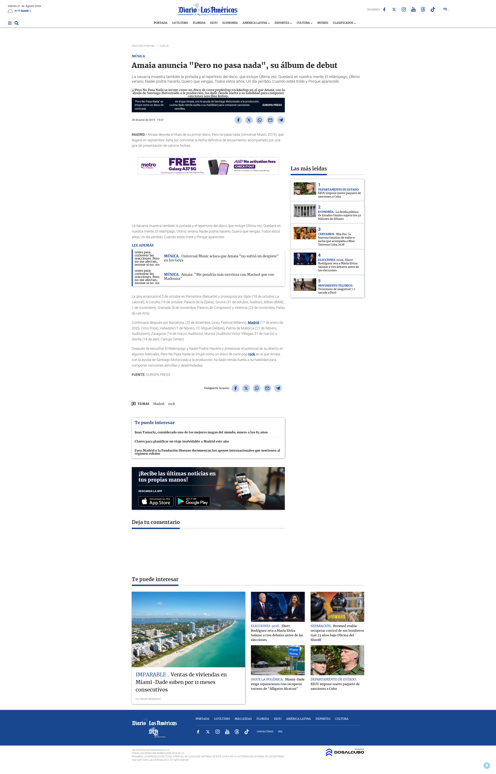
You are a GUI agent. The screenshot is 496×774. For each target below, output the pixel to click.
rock (172, 105)
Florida (199, 23)
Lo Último (180, 23)
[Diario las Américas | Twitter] (394, 9)
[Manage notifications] (487, 765)
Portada (160, 23)
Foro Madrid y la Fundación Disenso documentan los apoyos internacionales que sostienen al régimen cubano (207, 452)
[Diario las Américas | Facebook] (384, 9)
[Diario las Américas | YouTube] (413, 9)
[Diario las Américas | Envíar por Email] (270, 120)
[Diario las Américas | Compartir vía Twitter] (249, 120)
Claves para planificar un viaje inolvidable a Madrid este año (182, 441)
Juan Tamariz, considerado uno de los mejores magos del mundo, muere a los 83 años (201, 432)
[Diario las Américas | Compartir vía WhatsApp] (260, 120)
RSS (280, 731)
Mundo (322, 23)
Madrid (253, 322)
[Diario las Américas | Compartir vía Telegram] (281, 120)
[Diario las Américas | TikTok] (432, 9)
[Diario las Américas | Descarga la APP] (157, 501)
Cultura (303, 23)
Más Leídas (243, 719)
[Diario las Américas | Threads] (423, 9)
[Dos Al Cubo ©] (345, 755)
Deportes (282, 23)
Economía (230, 23)
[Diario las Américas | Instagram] (403, 9)
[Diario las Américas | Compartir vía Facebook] (238, 120)
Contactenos (265, 731)
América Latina (255, 23)
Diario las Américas (143, 45)
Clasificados (343, 23)
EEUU (214, 23)
